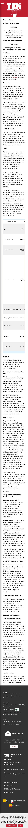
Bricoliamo (15, 805)
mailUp (14, 77)
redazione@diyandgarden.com (14, 769)
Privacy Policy (8, 792)
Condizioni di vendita (11, 782)
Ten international (20, 801)
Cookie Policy (11, 825)
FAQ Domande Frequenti (12, 789)
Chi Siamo (7, 760)
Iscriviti (14, 746)
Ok (20, 825)
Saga (7, 801)
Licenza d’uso (8, 786)
